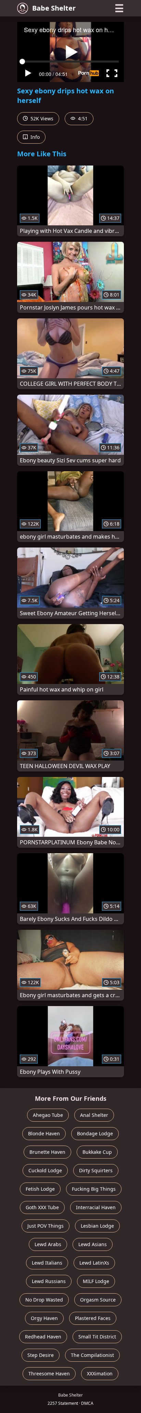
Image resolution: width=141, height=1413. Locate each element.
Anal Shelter (94, 1115)
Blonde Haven (44, 1133)
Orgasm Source (98, 1299)
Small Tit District (97, 1336)
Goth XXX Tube (42, 1207)
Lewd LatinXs (94, 1262)
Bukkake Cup (97, 1152)
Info (34, 137)
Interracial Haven (96, 1207)
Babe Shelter (54, 8)
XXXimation (100, 1373)
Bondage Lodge (95, 1133)
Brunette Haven (47, 1152)
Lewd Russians (49, 1281)
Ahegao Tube (48, 1115)
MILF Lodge (96, 1281)
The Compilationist (92, 1355)
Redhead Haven (43, 1336)
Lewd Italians (47, 1262)
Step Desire (40, 1355)
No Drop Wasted (44, 1299)
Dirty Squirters (96, 1170)
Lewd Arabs (48, 1244)
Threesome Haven (49, 1373)
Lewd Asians (92, 1244)
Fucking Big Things (94, 1189)
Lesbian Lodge (97, 1226)
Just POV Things (45, 1226)
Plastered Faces (93, 1318)
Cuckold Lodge (45, 1170)
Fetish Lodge (40, 1189)
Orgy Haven (44, 1318)
